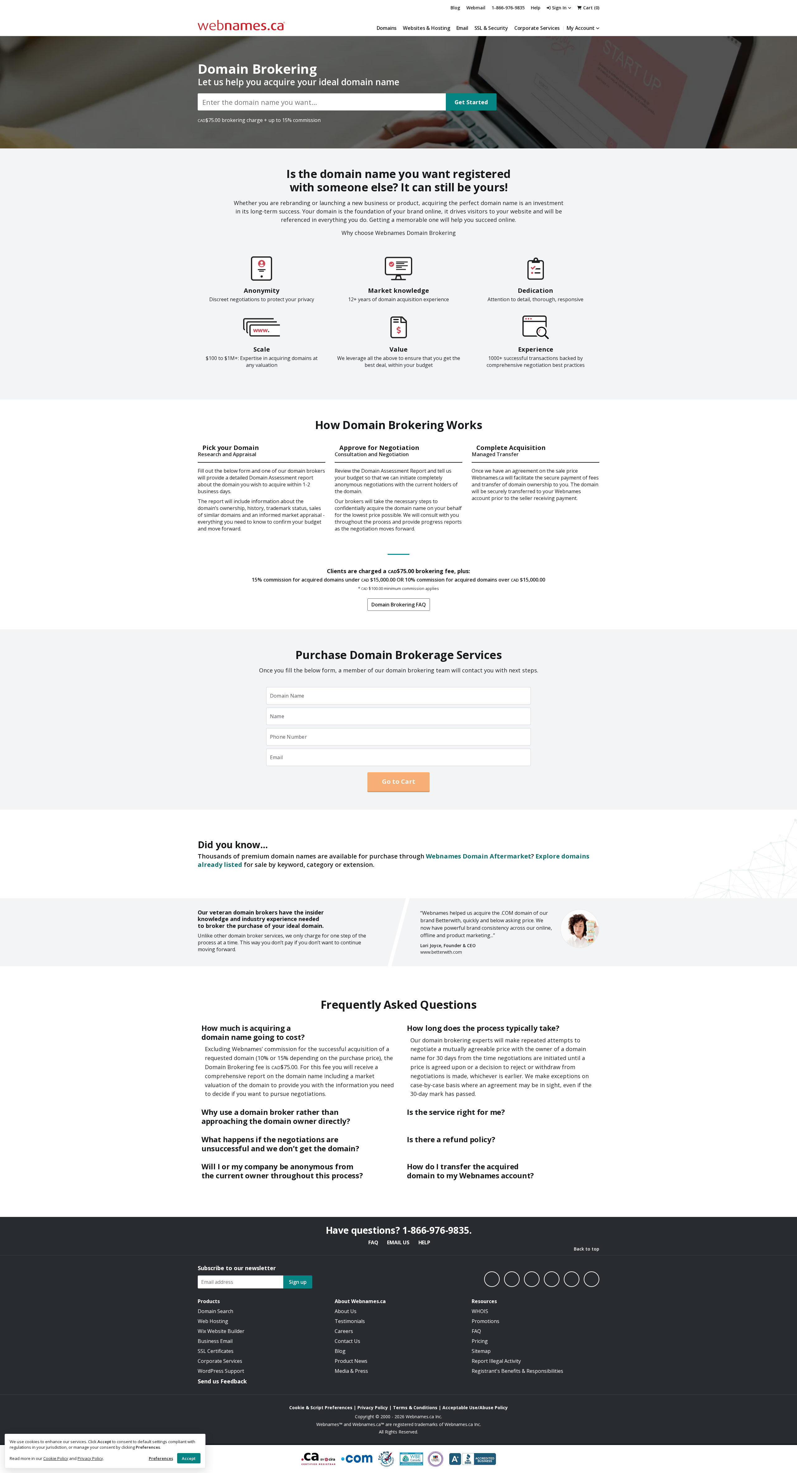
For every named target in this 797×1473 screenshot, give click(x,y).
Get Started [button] (471, 102)
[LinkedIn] (532, 1279)
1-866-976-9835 (508, 8)
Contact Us (347, 1341)
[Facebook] (492, 1279)
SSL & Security (491, 28)
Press (361, 1371)
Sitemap (481, 1351)
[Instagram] (512, 1279)
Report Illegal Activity (496, 1361)
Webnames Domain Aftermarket (478, 856)
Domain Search (215, 1311)
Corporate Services (537, 28)
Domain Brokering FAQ (398, 604)
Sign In (559, 8)
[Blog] (571, 1279)
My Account (581, 28)
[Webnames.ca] (241, 25)
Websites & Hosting (426, 28)
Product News (351, 1361)
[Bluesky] (551, 1279)
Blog (455, 8)
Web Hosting (213, 1321)
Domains (387, 28)
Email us (398, 1242)
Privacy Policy (90, 1458)
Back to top (586, 1249)
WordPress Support (221, 1371)
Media (342, 1371)
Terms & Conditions (415, 1407)
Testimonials (350, 1321)
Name (277, 716)
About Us (345, 1311)
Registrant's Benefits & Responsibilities (517, 1371)
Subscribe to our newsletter (237, 1268)
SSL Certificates (215, 1351)
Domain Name (287, 695)
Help (424, 1242)
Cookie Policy (55, 1458)
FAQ (373, 1242)
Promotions (485, 1321)
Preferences (161, 1458)
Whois (480, 1311)
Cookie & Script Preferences (320, 1407)
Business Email (215, 1341)
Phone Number (288, 736)
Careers (344, 1331)
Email (462, 28)
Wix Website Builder (221, 1331)
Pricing (480, 1341)
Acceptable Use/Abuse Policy (475, 1407)
